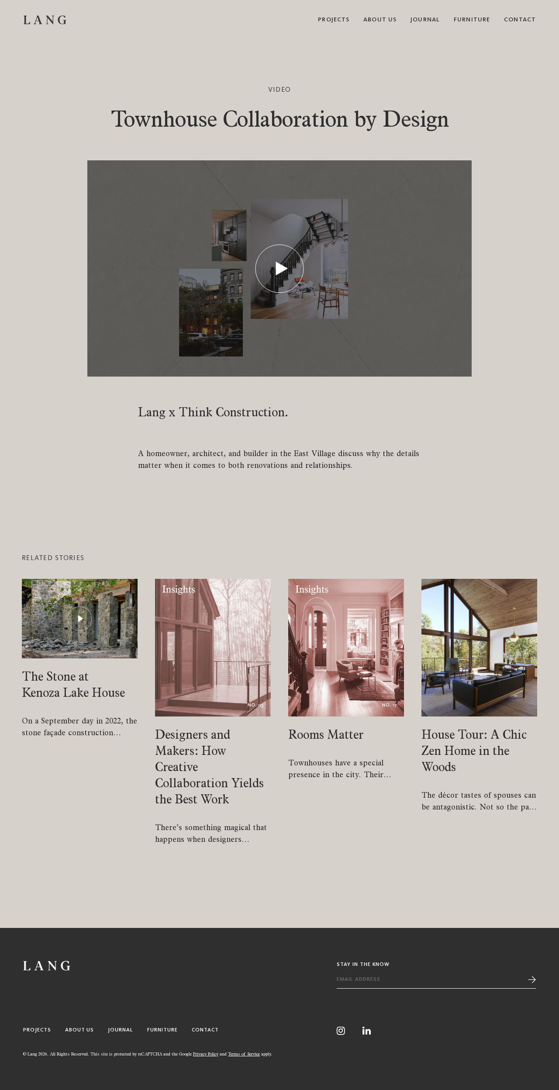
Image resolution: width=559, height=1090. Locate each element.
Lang (45, 19)
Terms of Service (244, 1053)
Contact (520, 20)
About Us (380, 20)
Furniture (472, 20)
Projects (333, 20)
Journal (425, 20)
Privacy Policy (205, 1053)
